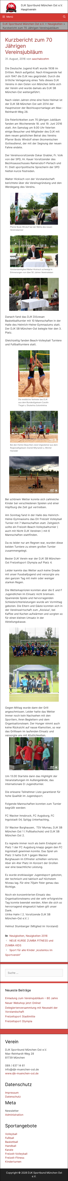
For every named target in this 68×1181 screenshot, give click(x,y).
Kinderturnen (13, 1161)
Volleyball (11, 1134)
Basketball (11, 1141)
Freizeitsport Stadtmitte (20, 1016)
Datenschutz (13, 1096)
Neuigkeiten (16, 935)
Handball (10, 1145)
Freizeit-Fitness (14, 1157)
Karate (9, 1149)
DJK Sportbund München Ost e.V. (42, 5)
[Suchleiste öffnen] (64, 16)
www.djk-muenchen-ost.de (21, 1073)
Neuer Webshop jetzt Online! (23, 1003)
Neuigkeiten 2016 (37, 935)
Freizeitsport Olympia (18, 1021)
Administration (14, 1114)
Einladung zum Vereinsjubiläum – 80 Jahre (31, 998)
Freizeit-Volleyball (16, 1153)
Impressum (12, 1092)
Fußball (9, 1138)
